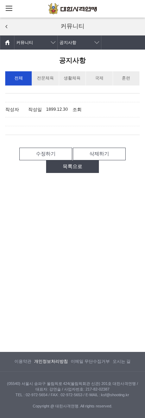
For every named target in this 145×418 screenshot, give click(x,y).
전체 (18, 78)
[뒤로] (6, 27)
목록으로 (72, 166)
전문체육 (45, 78)
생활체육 (72, 78)
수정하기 (46, 153)
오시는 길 (122, 361)
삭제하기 (99, 153)
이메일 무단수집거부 (90, 361)
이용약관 (22, 361)
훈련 (126, 78)
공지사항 (67, 42)
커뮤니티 (24, 42)
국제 (99, 78)
